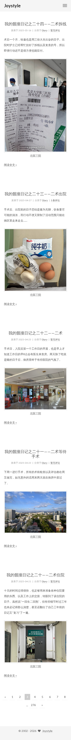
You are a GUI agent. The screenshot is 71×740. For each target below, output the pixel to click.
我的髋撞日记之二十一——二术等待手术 (35, 454)
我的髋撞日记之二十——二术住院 (35, 574)
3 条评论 (55, 200)
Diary (44, 30)
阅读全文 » (10, 164)
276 (33, 705)
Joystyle (47, 730)
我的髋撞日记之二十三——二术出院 (35, 193)
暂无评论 (55, 30)
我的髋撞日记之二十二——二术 (35, 332)
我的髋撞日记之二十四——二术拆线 (35, 23)
